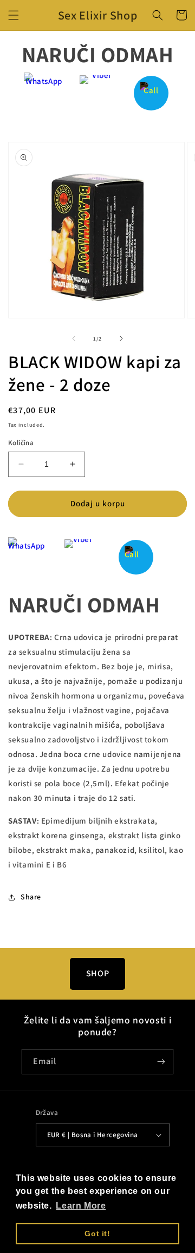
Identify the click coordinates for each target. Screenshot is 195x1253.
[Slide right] (121, 338)
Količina (21, 442)
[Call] (151, 93)
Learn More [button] (81, 1205)
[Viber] (97, 93)
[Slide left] (74, 338)
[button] (13, 15)
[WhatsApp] (44, 93)
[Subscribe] (161, 1061)
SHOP (97, 973)
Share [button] (31, 897)
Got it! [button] (97, 1233)
